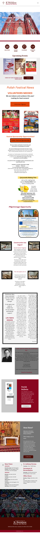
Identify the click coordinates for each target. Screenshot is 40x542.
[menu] (38, 3)
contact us (25, 450)
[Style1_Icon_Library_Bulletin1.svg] (7, 48)
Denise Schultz (11, 168)
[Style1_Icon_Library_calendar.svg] (24, 48)
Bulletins (7, 50)
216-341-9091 (29, 526)
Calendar (24, 50)
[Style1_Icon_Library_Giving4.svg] (15, 48)
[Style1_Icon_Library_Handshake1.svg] (32, 48)
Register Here (32, 50)
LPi (23, 531)
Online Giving (16, 50)
